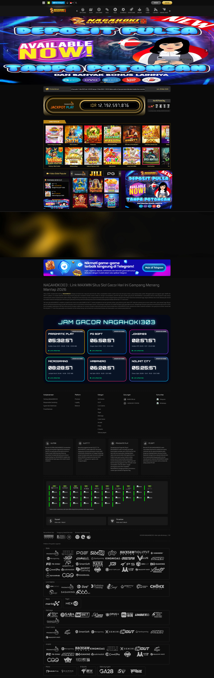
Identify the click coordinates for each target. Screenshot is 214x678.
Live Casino (99, 12)
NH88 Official (131, 399)
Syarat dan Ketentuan (50, 406)
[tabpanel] (107, 50)
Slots (91, 12)
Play (70, 107)
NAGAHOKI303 (67, 293)
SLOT (99, 402)
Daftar (167, 3)
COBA (81, 183)
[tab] (80, 173)
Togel (115, 12)
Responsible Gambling (50, 402)
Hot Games (83, 12)
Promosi (77, 399)
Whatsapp (163, 403)
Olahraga (123, 12)
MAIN (56, 134)
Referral (77, 406)
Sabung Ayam (164, 12)
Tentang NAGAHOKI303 (50, 399)
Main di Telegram (59, 3)
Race (107, 12)
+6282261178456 (133, 403)
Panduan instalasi (194, 239)
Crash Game (131, 12)
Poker (147, 12)
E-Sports (155, 12)
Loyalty (77, 402)
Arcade (139, 12)
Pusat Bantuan (47, 409)
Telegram (163, 399)
